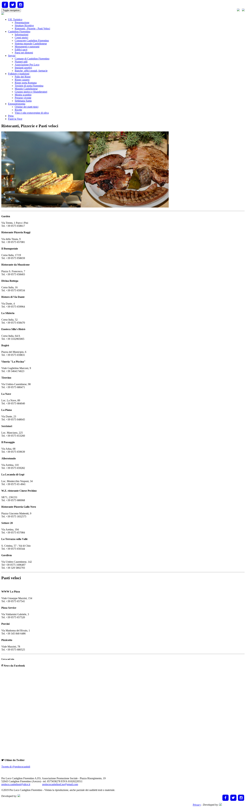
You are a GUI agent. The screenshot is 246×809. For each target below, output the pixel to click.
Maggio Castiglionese (26, 88)
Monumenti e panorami (27, 46)
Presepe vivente (23, 97)
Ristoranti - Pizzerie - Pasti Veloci (32, 28)
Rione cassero (22, 79)
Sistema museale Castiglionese (31, 43)
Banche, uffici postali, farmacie (31, 70)
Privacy (197, 804)
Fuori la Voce (15, 118)
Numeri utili (21, 61)
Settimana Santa (23, 100)
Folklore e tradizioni (18, 73)
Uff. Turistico (15, 19)
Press (11, 115)
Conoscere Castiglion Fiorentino (32, 40)
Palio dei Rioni (22, 76)
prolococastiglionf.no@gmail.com (60, 784)
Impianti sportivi (23, 67)
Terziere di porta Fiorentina (29, 85)
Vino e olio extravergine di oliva (32, 112)
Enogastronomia (16, 103)
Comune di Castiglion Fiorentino (32, 58)
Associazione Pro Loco (27, 64)
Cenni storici (21, 37)
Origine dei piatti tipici (26, 106)
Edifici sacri (21, 49)
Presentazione (22, 22)
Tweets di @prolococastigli (15, 766)
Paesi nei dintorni (24, 52)
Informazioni (21, 34)
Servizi (11, 55)
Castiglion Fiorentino (19, 31)
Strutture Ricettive (24, 25)
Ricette (18, 109)
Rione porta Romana (26, 82)
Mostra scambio (23, 94)
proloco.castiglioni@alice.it (15, 784)
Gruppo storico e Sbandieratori (31, 91)
